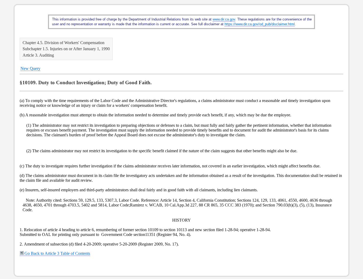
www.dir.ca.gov (224, 19)
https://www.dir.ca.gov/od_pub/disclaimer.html (260, 24)
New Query (30, 68)
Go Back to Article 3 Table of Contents (57, 253)
